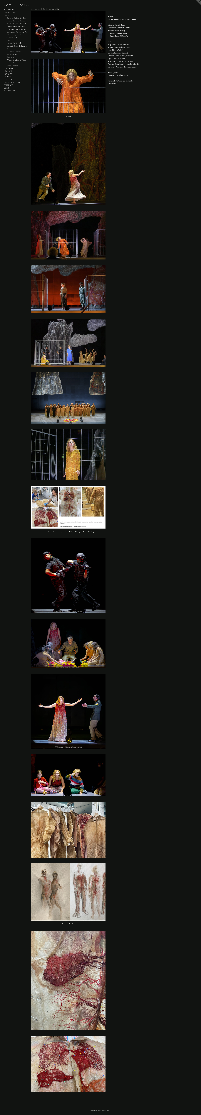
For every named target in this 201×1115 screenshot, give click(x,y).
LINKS (6, 88)
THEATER (9, 68)
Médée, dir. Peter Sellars (16, 21)
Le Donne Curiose (14, 52)
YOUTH (8, 80)
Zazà (9, 40)
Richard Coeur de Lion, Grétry (17, 46)
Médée (68, 116)
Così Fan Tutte (12, 38)
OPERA (8, 15)
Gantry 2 (10, 57)
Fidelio (9, 49)
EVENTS (8, 74)
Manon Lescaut (13, 63)
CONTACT (8, 85)
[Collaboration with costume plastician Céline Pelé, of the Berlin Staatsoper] (68, 507)
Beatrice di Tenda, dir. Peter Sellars (17, 32)
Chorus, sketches (68, 923)
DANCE (8, 71)
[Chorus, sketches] (68, 892)
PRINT (8, 77)
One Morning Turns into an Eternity (17, 29)
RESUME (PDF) (10, 91)
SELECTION (10, 13)
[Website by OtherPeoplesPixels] (196, 4)
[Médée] (68, 86)
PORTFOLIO (9, 10)
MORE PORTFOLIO (13, 82)
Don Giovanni (12, 54)
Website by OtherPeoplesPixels (100, 1111)
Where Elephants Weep (16, 60)
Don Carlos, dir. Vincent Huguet (17, 24)
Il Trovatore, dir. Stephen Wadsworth (17, 35)
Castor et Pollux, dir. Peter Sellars (17, 18)
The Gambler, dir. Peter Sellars (17, 27)
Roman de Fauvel (14, 43)
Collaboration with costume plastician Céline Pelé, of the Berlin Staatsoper (68, 531)
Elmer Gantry (12, 66)
